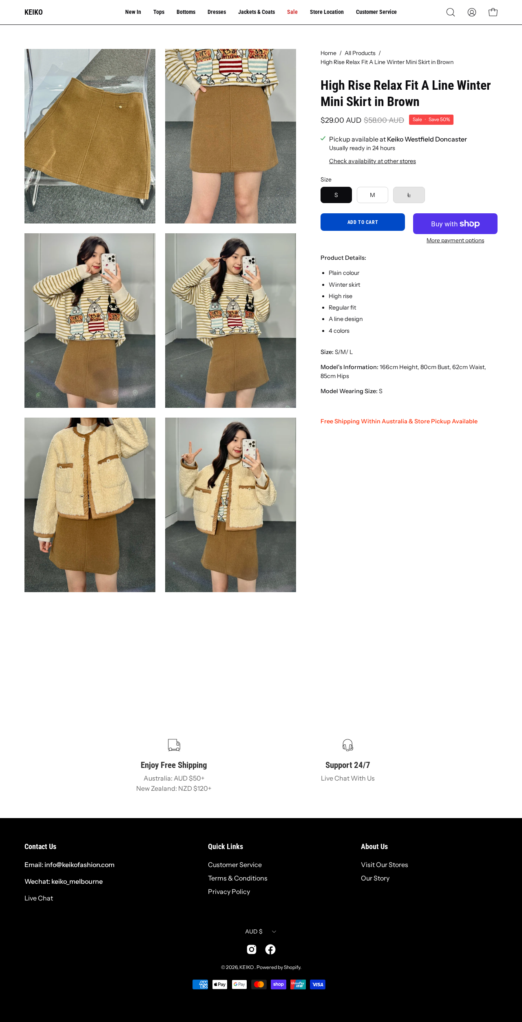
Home (328, 53)
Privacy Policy (229, 891)
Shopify (292, 967)
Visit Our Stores (384, 865)
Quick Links (225, 847)
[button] (450, 12)
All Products (360, 53)
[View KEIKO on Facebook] (270, 949)
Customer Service (235, 865)
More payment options (455, 240)
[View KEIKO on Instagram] (252, 949)
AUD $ (254, 931)
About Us (374, 847)
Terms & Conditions (238, 878)
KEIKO (33, 12)
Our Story (375, 878)
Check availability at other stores (372, 161)
